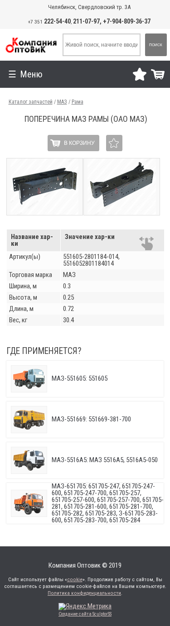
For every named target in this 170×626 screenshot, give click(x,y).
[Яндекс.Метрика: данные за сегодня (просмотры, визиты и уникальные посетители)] (85, 606)
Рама (77, 102)
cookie (75, 580)
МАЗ (62, 102)
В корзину (79, 143)
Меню (31, 74)
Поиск (155, 45)
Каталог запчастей (31, 102)
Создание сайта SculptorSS (85, 614)
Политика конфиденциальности (84, 593)
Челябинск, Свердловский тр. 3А (89, 7)
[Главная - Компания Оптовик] (31, 44)
